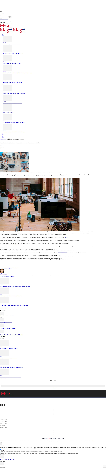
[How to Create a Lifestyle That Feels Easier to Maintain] (7, 100)
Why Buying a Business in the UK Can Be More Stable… (13, 82)
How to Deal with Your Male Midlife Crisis (7, 459)
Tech (2, 133)
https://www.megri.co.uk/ (3, 274)
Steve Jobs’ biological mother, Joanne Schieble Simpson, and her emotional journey (17, 72)
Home (1, 139)
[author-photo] (2, 272)
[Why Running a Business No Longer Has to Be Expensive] (7, 51)
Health (2, 134)
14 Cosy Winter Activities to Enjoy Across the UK (8, 357)
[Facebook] (1, 150)
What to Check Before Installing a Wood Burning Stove (7, 418)
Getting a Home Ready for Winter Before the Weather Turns (8, 422)
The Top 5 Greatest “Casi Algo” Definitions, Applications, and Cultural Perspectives (14, 305)
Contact (3, 137)
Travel (1, 294)
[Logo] (6, 32)
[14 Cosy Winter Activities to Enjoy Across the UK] (4, 355)
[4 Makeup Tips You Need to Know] (2, 320)
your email (9, 21)
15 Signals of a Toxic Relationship (9, 112)
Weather (3, 13)
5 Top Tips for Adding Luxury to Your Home (7, 328)
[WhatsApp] (10, 150)
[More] (13, 150)
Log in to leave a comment (3, 308)
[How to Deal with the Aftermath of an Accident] (2, 464)
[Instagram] (2, 405)
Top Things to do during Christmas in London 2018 (9, 348)
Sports (2, 135)
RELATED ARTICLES (3, 276)
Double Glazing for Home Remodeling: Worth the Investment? (10, 377)
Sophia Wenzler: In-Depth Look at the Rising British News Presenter (11, 367)
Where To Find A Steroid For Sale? (7, 268)
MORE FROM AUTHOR (10, 276)
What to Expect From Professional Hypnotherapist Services (8, 424)
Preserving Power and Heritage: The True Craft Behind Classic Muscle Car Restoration (15, 286)
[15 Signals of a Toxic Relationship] (7, 110)
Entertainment (1, 427)
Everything (3, 139)
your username (10, 16)
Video (2, 136)
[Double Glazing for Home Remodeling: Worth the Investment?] (4, 374)
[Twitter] (4, 150)
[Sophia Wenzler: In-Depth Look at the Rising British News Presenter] (4, 365)
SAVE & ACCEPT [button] (2, 454)
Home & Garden (1, 419)
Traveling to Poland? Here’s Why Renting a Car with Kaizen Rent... (11, 334)
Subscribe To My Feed (3, 378)
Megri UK (49, 438)
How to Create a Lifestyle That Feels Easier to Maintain (12, 103)
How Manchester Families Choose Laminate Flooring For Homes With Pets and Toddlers (12, 420)
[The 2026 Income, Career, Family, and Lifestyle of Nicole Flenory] (7, 91)
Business (3, 35)
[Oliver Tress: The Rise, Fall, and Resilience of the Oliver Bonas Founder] (7, 129)
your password (10, 17)
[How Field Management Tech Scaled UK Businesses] (7, 41)
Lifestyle (3, 84)
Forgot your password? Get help (4, 19)
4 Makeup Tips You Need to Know (6, 322)
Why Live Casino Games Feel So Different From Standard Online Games (9, 426)
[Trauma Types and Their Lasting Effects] (2, 314)
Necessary (2, 449)
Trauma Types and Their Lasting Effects (7, 315)
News (2, 34)
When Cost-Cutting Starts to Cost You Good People (12, 63)
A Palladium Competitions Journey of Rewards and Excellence (14, 122)
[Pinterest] (7, 150)
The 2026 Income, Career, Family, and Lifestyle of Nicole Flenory (14, 93)
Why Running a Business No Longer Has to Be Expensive (13, 53)
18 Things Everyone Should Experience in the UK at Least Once (11, 295)
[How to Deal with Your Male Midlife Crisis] (2, 458)
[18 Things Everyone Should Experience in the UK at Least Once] (4, 293)
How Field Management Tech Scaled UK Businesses (12, 44)
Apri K (1, 145)
